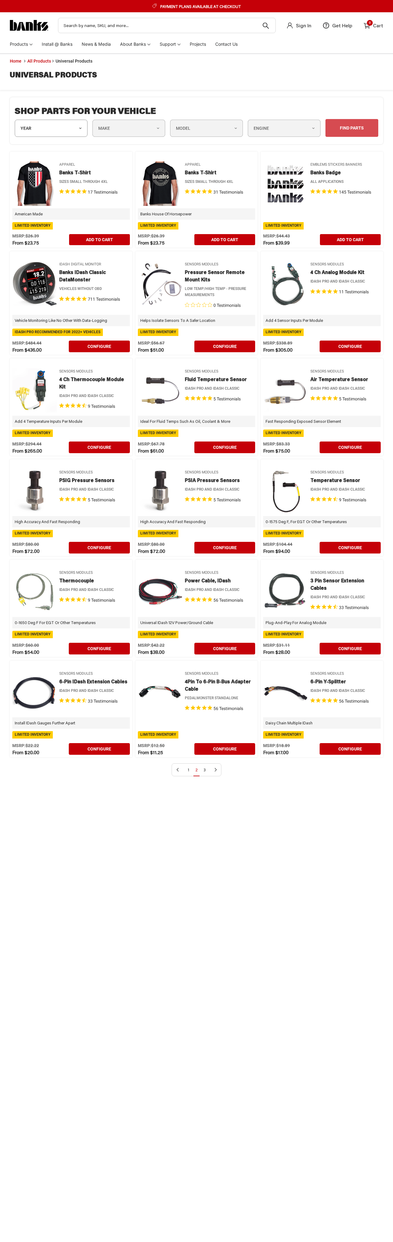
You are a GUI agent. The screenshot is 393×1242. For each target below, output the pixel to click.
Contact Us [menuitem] (226, 44)
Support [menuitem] (168, 44)
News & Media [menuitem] (96, 44)
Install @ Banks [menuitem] (57, 44)
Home (15, 61)
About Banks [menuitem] (133, 44)
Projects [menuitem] (198, 44)
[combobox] (167, 25)
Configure (99, 346)
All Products (39, 61)
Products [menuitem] (19, 44)
